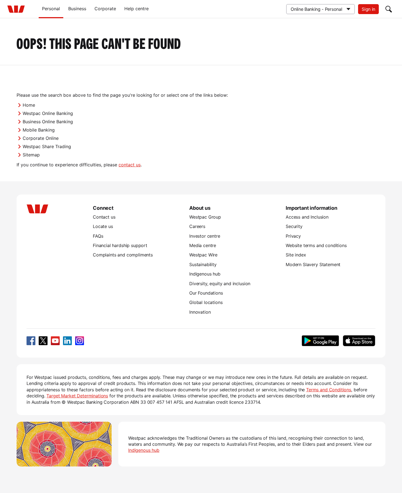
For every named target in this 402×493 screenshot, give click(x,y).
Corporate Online (41, 138)
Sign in (368, 9)
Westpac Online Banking (48, 113)
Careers (197, 226)
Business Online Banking (48, 121)
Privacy (293, 236)
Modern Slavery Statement (313, 264)
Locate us (103, 226)
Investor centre (204, 236)
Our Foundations (206, 293)
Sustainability (203, 264)
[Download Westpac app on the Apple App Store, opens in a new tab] (358, 340)
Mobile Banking (39, 130)
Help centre (136, 8)
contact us (130, 164)
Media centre (202, 245)
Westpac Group (205, 217)
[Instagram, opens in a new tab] (79, 340)
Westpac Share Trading (47, 146)
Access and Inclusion (307, 217)
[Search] (388, 9)
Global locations (206, 302)
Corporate (105, 8)
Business (77, 8)
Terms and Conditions (328, 389)
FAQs (98, 236)
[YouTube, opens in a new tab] (55, 340)
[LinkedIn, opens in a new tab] (67, 340)
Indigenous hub (204, 274)
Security (294, 226)
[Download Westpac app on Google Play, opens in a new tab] (320, 340)
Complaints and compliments (123, 255)
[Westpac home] (16, 9)
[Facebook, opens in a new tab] (31, 340)
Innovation (200, 312)
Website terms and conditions (316, 245)
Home (29, 105)
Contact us (104, 217)
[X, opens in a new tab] (43, 340)
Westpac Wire (203, 255)
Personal (51, 8)
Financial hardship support (120, 245)
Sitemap (31, 155)
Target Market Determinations (77, 395)
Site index (296, 255)
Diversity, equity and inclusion (219, 283)
